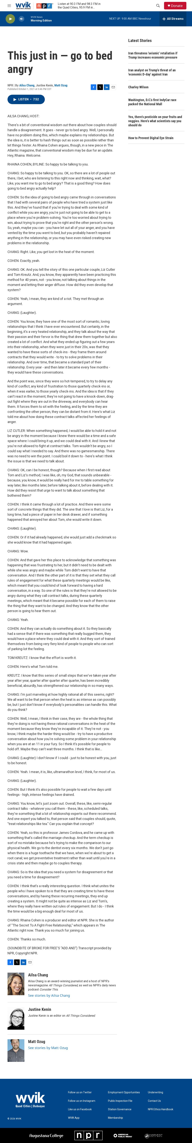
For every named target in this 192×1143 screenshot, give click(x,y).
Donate (177, 6)
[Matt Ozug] (16, 1050)
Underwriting (155, 1092)
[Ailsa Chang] (16, 984)
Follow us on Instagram (81, 1101)
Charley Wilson (138, 87)
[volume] (21, 19)
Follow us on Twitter (80, 1092)
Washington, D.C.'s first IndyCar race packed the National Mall (152, 102)
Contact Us (154, 1101)
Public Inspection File (120, 1101)
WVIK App (74, 1117)
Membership (115, 1117)
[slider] (27, 19)
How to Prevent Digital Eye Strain (150, 138)
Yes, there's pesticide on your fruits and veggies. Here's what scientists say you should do (155, 121)
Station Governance (119, 1109)
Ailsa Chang (26, 85)
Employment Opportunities (124, 1092)
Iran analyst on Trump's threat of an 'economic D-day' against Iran (152, 72)
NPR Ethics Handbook (160, 1109)
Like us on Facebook (80, 1109)
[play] (10, 19)
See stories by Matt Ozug (48, 1047)
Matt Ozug (61, 85)
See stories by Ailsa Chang (49, 995)
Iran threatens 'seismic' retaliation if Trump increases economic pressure (152, 55)
